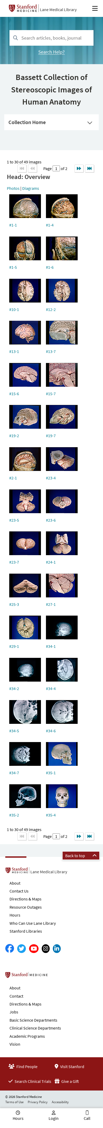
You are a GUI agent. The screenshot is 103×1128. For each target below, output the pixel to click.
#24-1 (51, 562)
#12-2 (51, 309)
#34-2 (14, 688)
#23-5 (14, 520)
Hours (15, 915)
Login (54, 1118)
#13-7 (51, 351)
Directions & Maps (25, 899)
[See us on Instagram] (46, 948)
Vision (15, 1044)
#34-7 (14, 772)
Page (48, 168)
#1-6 (50, 267)
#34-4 (51, 688)
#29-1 (14, 646)
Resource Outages (26, 907)
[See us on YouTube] (34, 948)
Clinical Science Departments (35, 1028)
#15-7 (51, 393)
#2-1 (13, 477)
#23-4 (51, 477)
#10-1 (14, 309)
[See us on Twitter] (21, 948)
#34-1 (51, 646)
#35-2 (14, 815)
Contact (16, 996)
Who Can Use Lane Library (33, 923)
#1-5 (13, 267)
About (15, 883)
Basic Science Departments (33, 1020)
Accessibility (60, 1102)
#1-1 (13, 225)
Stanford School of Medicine (57, 976)
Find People (27, 1066)
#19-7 (51, 435)
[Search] (15, 38)
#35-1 (51, 772)
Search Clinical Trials (32, 1081)
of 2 (63, 168)
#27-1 (51, 604)
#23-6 (51, 520)
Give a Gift (69, 1081)
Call (87, 1118)
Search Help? (51, 52)
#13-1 (14, 351)
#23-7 (14, 562)
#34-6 (51, 730)
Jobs (14, 1011)
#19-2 (14, 435)
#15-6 (14, 393)
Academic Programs (27, 1036)
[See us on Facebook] (9, 948)
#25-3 (14, 604)
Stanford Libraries (26, 931)
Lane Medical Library (58, 9)
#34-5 (14, 730)
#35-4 (51, 815)
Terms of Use (14, 1102)
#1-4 (50, 225)
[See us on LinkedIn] (57, 948)
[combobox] (51, 38)
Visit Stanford (71, 1066)
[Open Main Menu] (95, 8)
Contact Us (19, 891)
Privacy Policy (38, 1102)
